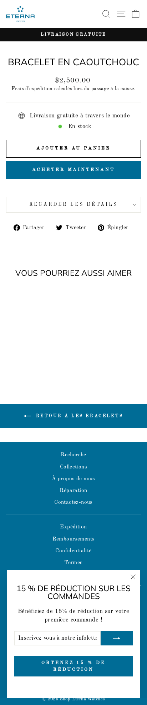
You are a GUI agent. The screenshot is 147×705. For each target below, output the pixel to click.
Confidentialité (73, 551)
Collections (73, 467)
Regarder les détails (73, 204)
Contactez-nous (73, 502)
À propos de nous (73, 479)
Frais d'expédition (31, 88)
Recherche (73, 455)
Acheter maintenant (73, 169)
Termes (73, 562)
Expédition (73, 527)
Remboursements (73, 539)
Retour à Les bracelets (78, 416)
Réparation (73, 490)
